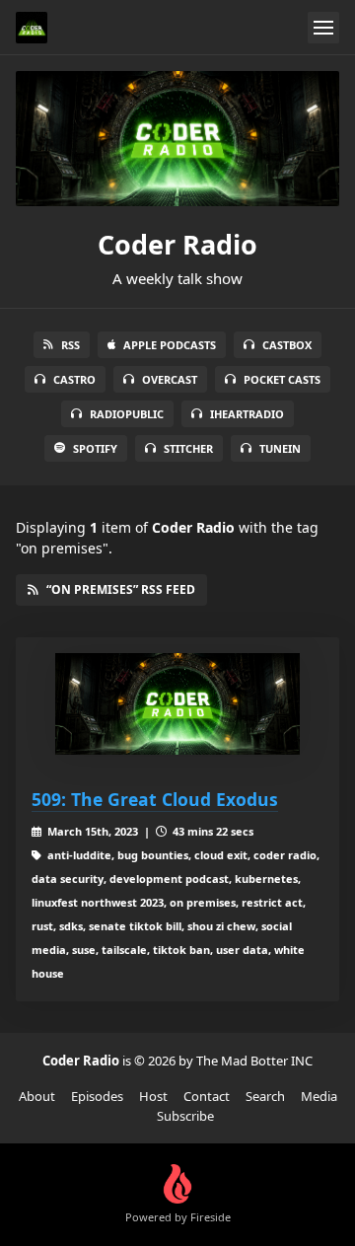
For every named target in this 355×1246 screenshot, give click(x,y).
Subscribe (185, 1116)
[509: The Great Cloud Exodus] (177, 704)
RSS (70, 344)
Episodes (97, 1096)
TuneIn (280, 448)
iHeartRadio (247, 413)
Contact (206, 1096)
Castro (74, 379)
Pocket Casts (282, 379)
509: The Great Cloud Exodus (155, 799)
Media (319, 1096)
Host (153, 1096)
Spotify (95, 448)
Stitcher (188, 448)
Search (265, 1096)
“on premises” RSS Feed (120, 589)
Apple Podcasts (169, 344)
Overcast (169, 379)
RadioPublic (127, 413)
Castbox (287, 344)
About (37, 1096)
